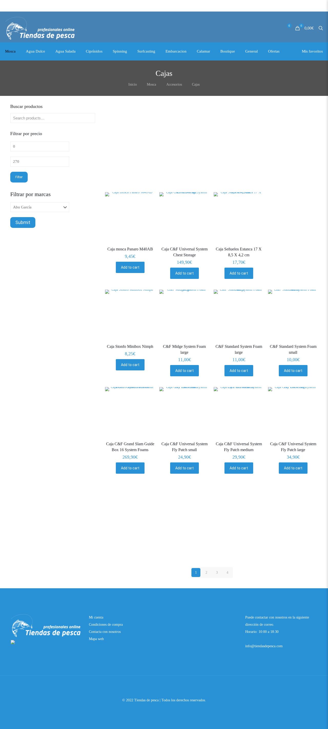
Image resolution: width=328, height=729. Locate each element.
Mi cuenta (96, 617)
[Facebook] (164, 710)
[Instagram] (171, 710)
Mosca (151, 84)
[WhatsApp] (157, 710)
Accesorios (174, 84)
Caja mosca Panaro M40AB (130, 249)
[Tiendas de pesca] (40, 28)
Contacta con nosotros (105, 632)
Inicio (132, 84)
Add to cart (130, 267)
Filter (19, 177)
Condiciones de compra (106, 624)
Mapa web (96, 639)
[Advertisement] (211, 154)
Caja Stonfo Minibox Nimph (130, 346)
